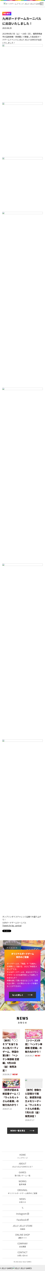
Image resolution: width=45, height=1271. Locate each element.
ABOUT (22, 1165)
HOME (22, 1156)
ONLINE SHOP (22, 1236)
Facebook (22, 1219)
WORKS (22, 1183)
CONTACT (22, 1254)
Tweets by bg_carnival (11, 925)
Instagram (21, 1213)
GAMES (22, 1174)
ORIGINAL (22, 1191)
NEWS (6, 13)
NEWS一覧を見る (17, 1130)
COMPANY (22, 1245)
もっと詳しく (17, 995)
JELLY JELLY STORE (22, 1227)
